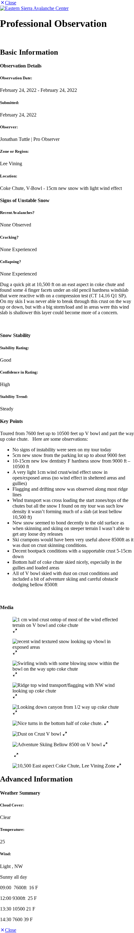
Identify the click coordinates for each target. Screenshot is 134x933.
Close (10, 2)
